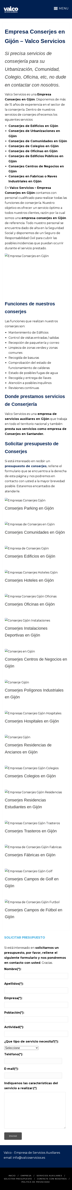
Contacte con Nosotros (52, 1179)
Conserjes (16, 126)
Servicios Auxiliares (49, 1175)
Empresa (26, 1175)
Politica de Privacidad (35, 1182)
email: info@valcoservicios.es (24, 1157)
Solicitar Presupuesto (18, 1179)
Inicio (12, 1175)
